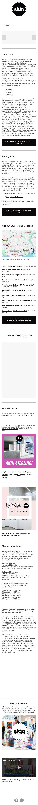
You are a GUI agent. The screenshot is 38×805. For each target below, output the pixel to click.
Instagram (9, 92)
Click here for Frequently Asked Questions (19, 142)
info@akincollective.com (10, 429)
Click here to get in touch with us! (19, 212)
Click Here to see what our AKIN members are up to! (19, 336)
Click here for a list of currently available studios (19, 320)
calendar (17, 78)
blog (10, 78)
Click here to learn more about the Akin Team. (17, 415)
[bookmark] (19, 9)
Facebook (9, 95)
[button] (4, 37)
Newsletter (9, 90)
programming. (11, 63)
